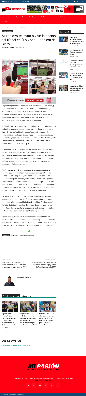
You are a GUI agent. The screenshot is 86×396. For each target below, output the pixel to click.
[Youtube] (82, 1)
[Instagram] (77, 1)
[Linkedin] (40, 385)
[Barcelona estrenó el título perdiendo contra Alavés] (63, 52)
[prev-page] (3, 331)
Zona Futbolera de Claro (27, 235)
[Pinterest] (14, 52)
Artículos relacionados (11, 296)
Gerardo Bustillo (9, 47)
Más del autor (27, 296)
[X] (80, 1)
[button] (82, 19)
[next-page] (6, 331)
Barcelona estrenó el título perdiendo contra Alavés (77, 52)
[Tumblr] (52, 385)
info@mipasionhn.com (43, 380)
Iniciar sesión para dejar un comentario (16, 345)
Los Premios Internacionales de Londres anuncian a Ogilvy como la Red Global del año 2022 (44, 264)
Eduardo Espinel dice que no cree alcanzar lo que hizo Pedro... (77, 88)
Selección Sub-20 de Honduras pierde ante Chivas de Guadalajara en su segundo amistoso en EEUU (14, 264)
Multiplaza (14, 235)
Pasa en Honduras (12, 28)
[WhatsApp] (19, 52)
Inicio (3, 28)
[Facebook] (74, 1)
